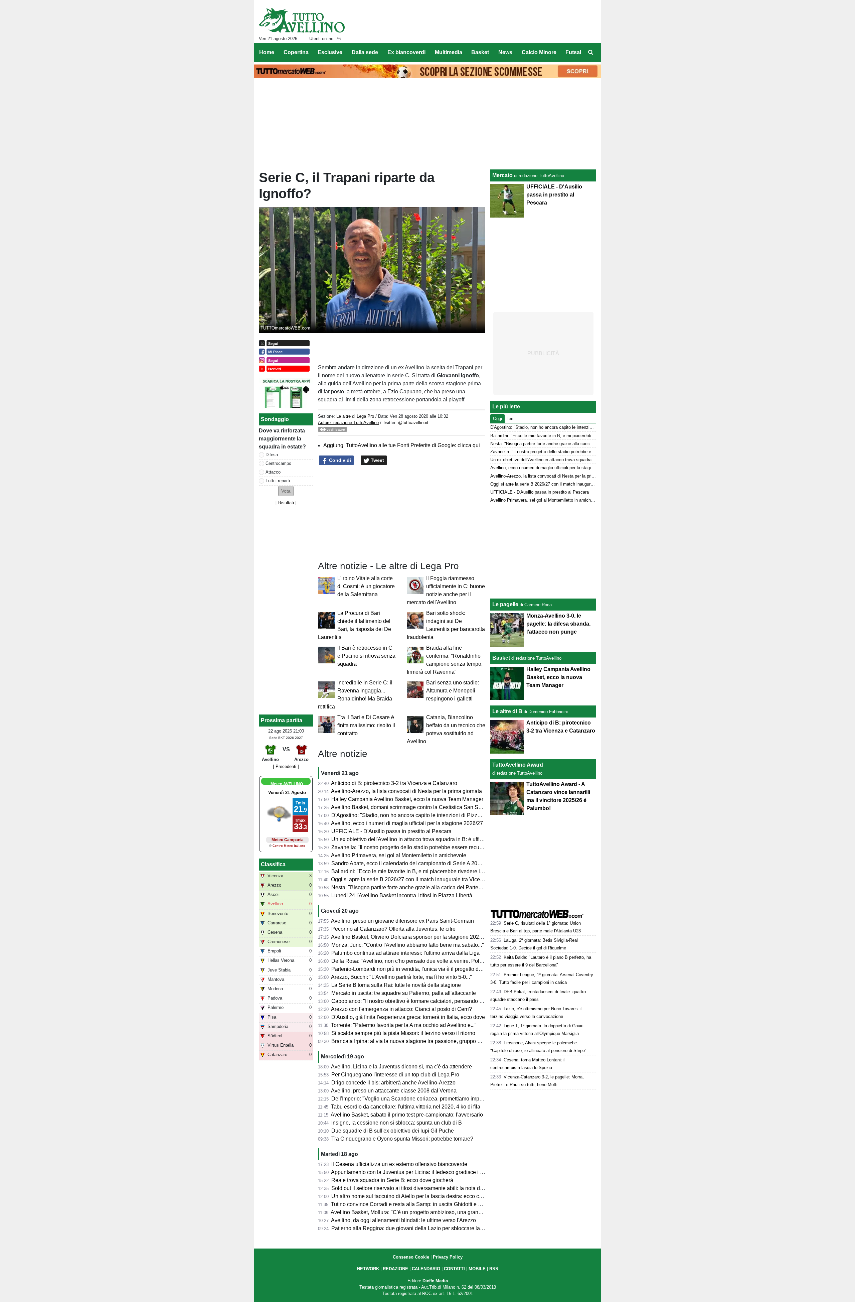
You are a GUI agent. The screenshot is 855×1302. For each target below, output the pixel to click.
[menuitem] (590, 52)
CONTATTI (454, 1268)
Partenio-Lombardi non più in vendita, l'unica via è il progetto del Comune (418, 969)
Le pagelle (505, 604)
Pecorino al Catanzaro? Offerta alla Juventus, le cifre (393, 929)
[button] (286, 491)
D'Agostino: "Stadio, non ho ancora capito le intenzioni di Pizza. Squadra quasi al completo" (439, 815)
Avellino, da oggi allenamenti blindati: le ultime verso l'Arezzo (403, 1220)
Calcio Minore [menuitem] (539, 52)
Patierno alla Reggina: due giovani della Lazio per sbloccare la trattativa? (417, 1228)
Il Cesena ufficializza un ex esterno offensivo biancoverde (399, 1164)
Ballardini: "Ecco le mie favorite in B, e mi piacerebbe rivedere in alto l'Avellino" (424, 871)
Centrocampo (278, 463)
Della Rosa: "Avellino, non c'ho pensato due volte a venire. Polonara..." (415, 961)
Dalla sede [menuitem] (365, 52)
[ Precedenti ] (286, 766)
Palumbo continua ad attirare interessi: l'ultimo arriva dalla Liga (405, 953)
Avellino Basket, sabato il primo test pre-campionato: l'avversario (407, 1115)
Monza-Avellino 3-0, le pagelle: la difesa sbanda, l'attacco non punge (558, 624)
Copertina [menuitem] (296, 52)
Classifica (273, 864)
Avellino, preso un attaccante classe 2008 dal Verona (394, 1090)
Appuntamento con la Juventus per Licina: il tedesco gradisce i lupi (410, 1172)
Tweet (376, 460)
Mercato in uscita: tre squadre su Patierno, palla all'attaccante (403, 993)
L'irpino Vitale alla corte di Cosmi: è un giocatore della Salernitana (366, 586)
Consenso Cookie (411, 1257)
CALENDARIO (426, 1268)
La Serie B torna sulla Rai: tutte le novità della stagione (396, 985)
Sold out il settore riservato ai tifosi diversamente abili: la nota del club (413, 1188)
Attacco (273, 472)
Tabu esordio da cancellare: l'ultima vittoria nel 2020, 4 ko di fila (405, 1107)
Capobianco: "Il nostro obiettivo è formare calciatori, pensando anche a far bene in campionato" (443, 1001)
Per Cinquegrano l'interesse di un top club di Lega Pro (395, 1074)
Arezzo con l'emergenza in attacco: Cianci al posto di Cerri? (401, 1009)
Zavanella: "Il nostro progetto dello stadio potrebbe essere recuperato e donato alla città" (435, 847)
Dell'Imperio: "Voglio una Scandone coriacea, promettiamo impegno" (412, 1098)
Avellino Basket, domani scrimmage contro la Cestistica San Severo (411, 807)
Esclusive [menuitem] (330, 52)
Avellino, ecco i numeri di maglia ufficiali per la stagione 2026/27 (407, 823)
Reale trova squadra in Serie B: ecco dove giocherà (392, 1180)
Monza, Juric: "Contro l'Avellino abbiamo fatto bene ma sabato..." (407, 945)
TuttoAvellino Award (517, 765)
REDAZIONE (395, 1268)
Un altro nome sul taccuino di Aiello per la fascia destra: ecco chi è (409, 1196)
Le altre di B (507, 711)
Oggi (497, 418)
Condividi (339, 460)
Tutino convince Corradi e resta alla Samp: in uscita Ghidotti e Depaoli (414, 1204)
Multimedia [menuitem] (448, 52)
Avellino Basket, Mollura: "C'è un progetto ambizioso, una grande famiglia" (418, 1212)
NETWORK (368, 1268)
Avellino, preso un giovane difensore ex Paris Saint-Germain (402, 921)
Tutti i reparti (278, 480)
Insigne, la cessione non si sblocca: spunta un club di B (396, 1123)
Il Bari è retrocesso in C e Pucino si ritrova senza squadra (366, 656)
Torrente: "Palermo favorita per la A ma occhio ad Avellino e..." (404, 1025)
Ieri (510, 418)
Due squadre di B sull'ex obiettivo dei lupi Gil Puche (392, 1131)
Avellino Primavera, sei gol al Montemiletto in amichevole (398, 855)
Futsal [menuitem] (573, 52)
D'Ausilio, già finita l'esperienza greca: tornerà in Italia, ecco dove (408, 1017)
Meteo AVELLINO (287, 784)
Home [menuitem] (266, 52)
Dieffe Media (435, 1280)
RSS (493, 1268)
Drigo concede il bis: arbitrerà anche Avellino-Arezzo (393, 1082)
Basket (501, 658)
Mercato (502, 175)
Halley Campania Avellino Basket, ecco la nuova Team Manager (407, 799)
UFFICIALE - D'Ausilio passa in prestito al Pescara (391, 831)
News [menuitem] (505, 52)
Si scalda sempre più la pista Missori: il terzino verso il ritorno (403, 1033)
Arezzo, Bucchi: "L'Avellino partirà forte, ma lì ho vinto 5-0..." (401, 977)
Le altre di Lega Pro (355, 416)
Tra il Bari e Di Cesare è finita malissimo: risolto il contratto (366, 725)
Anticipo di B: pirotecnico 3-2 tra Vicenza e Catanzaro (394, 783)
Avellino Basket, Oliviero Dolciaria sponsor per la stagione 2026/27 (410, 937)
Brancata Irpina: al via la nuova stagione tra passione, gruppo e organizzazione (424, 1041)
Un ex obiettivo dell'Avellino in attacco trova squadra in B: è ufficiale (411, 839)
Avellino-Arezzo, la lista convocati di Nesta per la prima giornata (406, 791)
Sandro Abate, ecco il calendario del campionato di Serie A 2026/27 (411, 863)
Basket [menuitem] (480, 52)
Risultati (286, 502)
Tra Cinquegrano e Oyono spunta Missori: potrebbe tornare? (402, 1139)
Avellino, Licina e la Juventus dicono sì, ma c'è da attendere (401, 1066)
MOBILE (477, 1268)
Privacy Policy (448, 1257)
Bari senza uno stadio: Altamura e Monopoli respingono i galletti (452, 690)
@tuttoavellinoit (413, 422)
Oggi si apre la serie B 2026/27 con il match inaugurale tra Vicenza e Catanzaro (425, 879)
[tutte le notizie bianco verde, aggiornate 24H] (302, 20)
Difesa (272, 454)
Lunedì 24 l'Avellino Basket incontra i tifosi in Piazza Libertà (401, 895)
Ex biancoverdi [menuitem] (406, 52)
